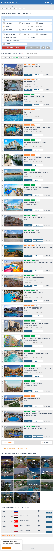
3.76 (34, 155)
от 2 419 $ (36, 150)
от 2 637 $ (36, 210)
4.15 (33, 170)
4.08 (34, 94)
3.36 (34, 79)
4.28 (34, 366)
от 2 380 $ (36, 135)
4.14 (33, 336)
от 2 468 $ (36, 180)
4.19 (33, 411)
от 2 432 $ (36, 165)
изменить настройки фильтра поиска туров (15, 448)
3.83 (34, 396)
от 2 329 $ (36, 120)
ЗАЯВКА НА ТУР (29, 6)
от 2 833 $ (36, 361)
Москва (3, 511)
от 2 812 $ (36, 331)
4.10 (33, 215)
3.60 (34, 245)
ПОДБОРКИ (14, 6)
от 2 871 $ (36, 406)
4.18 (33, 426)
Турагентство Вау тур (9, 2)
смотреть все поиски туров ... (9, 535)
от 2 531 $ (36, 195)
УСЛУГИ (21, 6)
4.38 (34, 230)
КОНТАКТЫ (38, 6)
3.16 (33, 64)
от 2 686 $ (36, 255)
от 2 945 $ (36, 436)
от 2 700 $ (36, 271)
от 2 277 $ (36, 105)
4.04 (34, 140)
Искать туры (49, 512)
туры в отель (28, 74)
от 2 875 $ (36, 421)
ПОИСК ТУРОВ (5, 6)
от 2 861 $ (36, 376)
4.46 (34, 290)
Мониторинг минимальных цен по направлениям (19, 454)
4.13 (33, 320)
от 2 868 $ (36, 391)
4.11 (33, 200)
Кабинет (47, 2)
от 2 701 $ (36, 316)
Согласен (6, 547)
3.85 (34, 124)
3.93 (34, 109)
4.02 (34, 185)
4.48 (34, 275)
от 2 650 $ (36, 240)
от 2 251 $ (36, 90)
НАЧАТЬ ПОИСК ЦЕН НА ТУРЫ (13, 47)
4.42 (34, 381)
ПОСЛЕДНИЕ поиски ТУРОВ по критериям (15, 507)
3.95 (34, 305)
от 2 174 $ (36, 75)
